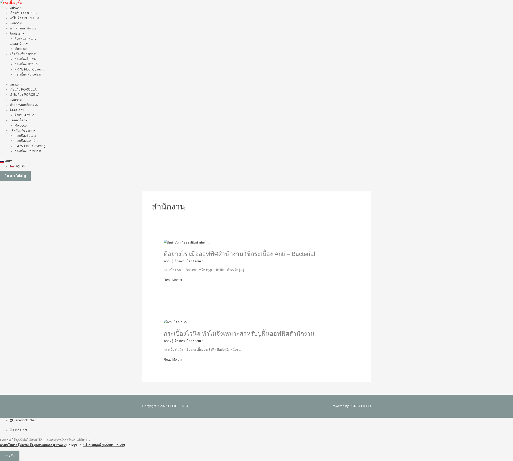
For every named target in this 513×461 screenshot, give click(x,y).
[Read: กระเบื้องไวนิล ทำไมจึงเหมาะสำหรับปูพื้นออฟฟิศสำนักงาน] (175, 322)
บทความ (16, 23)
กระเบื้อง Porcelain (27, 74)
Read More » (173, 280)
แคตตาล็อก (18, 43)
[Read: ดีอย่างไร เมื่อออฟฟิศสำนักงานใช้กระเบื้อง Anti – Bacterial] (187, 242)
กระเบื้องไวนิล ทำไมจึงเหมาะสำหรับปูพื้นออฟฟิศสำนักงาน (239, 333)
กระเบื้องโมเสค (25, 59)
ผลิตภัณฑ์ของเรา (22, 54)
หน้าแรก (16, 8)
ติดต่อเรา (16, 33)
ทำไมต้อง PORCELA (24, 18)
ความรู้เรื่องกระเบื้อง (178, 261)
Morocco (20, 48)
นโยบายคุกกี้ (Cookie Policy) (104, 445)
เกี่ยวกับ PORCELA (23, 13)
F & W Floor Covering (29, 69)
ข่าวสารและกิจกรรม (24, 28)
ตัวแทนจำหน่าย (25, 38)
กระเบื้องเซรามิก (26, 64)
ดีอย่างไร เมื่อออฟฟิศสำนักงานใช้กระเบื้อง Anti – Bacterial (239, 254)
